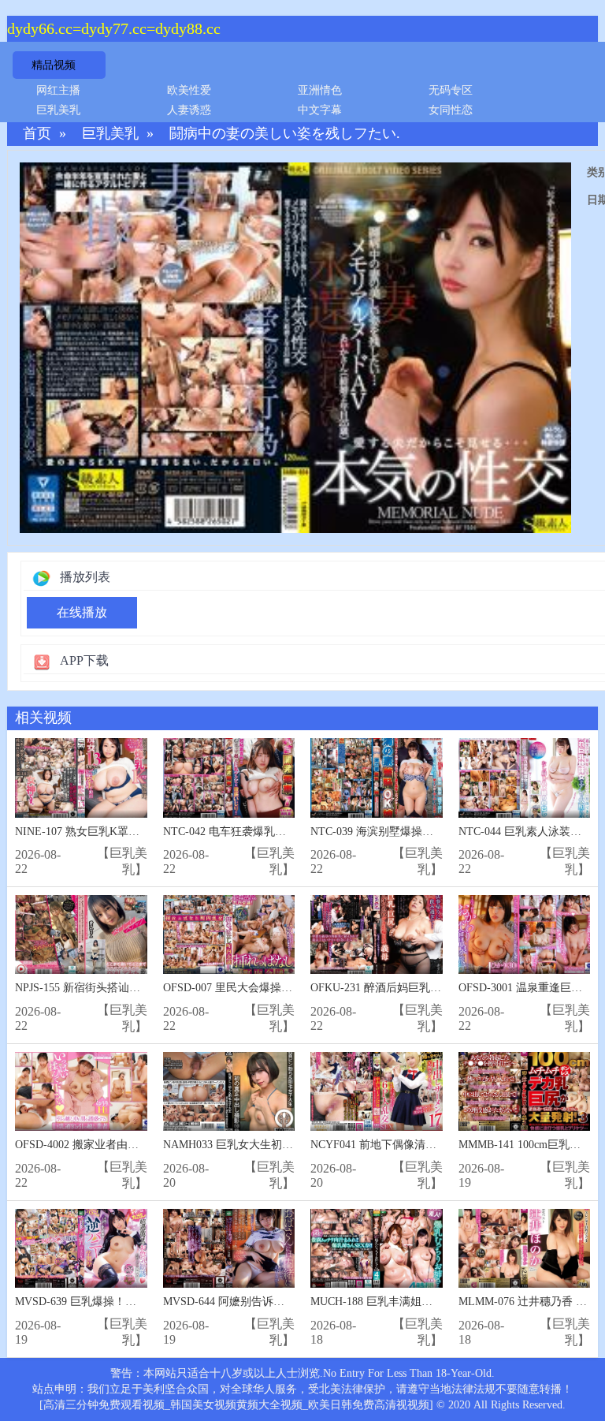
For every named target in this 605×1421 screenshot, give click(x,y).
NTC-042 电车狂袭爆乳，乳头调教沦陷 (257, 831)
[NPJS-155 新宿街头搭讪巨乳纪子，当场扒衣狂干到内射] (81, 935)
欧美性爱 (189, 90)
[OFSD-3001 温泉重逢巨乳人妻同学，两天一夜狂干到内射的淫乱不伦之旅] (524, 935)
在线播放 (82, 612)
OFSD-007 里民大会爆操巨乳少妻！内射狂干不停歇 (288, 988)
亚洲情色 (320, 90)
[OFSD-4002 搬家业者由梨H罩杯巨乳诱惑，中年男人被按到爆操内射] (81, 1092)
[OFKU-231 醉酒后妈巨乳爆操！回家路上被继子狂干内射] (376, 935)
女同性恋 (451, 110)
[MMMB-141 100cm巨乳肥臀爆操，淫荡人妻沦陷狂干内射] (524, 1092)
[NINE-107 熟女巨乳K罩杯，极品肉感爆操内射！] (81, 778)
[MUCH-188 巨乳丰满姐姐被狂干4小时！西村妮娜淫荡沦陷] (376, 1249)
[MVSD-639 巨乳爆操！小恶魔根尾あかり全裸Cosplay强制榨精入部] (81, 1249)
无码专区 (451, 90)
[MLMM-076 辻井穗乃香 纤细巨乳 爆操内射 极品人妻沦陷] (524, 1249)
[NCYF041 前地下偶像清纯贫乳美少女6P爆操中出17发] (376, 1092)
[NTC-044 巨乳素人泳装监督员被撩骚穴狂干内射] (524, 778)
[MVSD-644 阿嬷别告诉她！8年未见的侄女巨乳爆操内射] (229, 1249)
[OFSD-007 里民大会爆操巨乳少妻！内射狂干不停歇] (229, 935)
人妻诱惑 (189, 110)
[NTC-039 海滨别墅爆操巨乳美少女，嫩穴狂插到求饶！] (376, 778)
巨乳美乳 (58, 110)
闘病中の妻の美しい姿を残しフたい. (284, 133)
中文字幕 (320, 110)
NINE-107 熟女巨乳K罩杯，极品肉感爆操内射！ (132, 831)
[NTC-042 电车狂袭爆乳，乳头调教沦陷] (229, 778)
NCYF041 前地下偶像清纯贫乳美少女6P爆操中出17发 (440, 1145)
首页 (37, 133)
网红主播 (58, 90)
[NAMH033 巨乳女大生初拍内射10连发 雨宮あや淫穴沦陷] (229, 1092)
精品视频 (54, 65)
